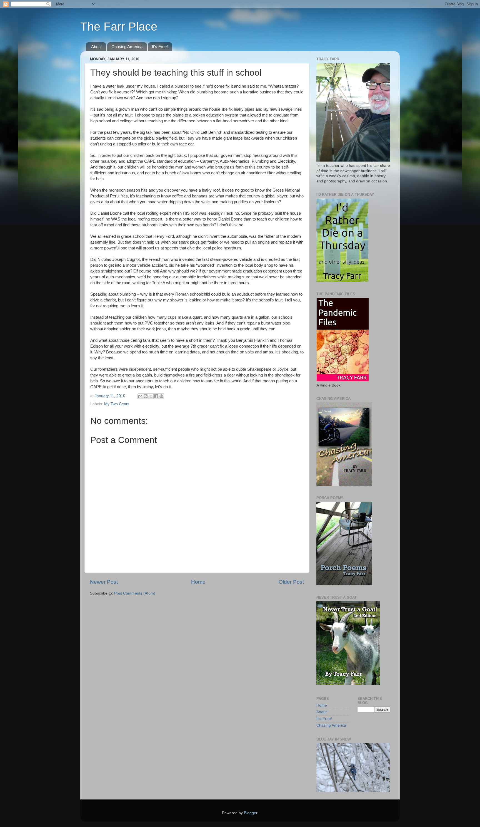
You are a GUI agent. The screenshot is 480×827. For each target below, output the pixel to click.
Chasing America (126, 46)
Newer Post (104, 582)
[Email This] (140, 396)
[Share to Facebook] (156, 396)
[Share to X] (151, 396)
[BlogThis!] (145, 396)
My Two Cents (116, 404)
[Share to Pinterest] (161, 396)
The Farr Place (118, 26)
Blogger (250, 813)
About (96, 46)
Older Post (291, 582)
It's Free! (160, 46)
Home (198, 582)
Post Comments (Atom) (134, 593)
